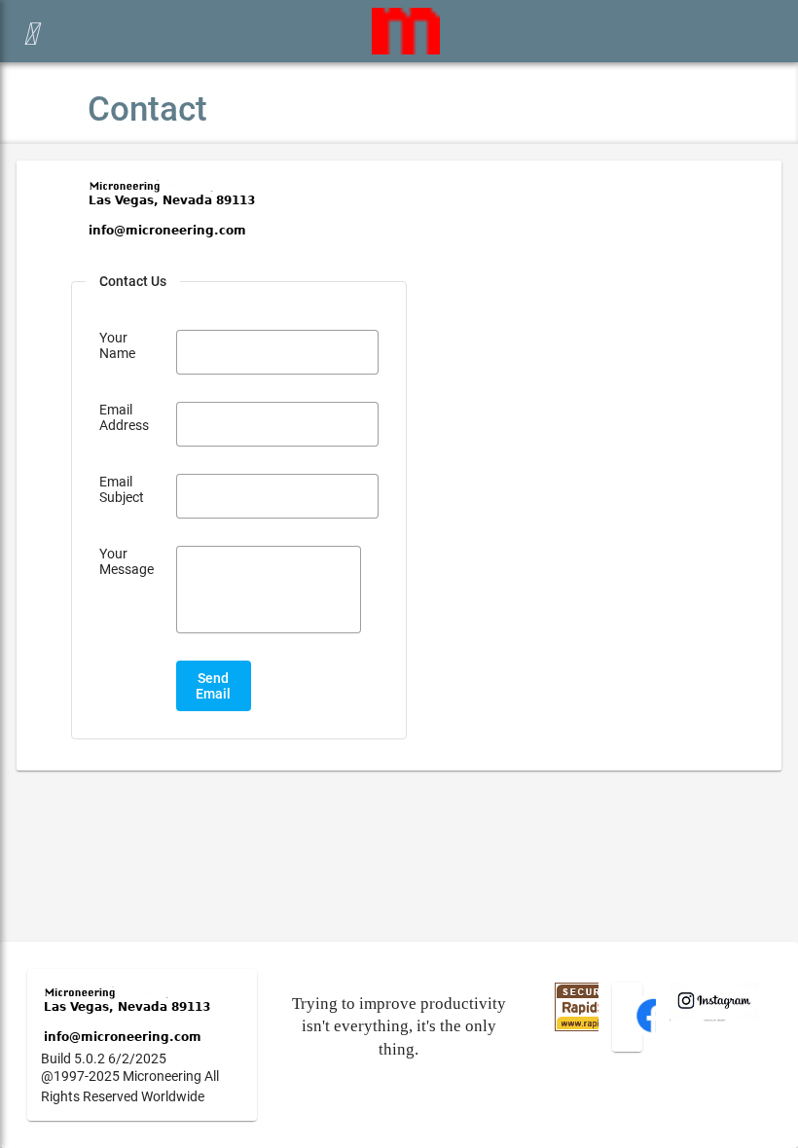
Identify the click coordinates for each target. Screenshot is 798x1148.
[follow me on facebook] (653, 1030)
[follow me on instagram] (714, 1016)
